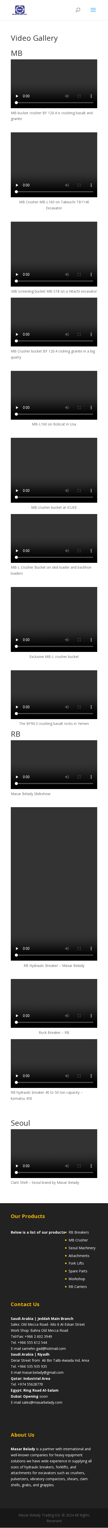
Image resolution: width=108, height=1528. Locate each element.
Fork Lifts (76, 1263)
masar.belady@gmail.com (43, 1372)
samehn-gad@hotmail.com (44, 1348)
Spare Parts (78, 1271)
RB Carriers (78, 1286)
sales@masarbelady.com (42, 1402)
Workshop (77, 1278)
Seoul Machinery (82, 1247)
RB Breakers (79, 1232)
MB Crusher (78, 1240)
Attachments (79, 1255)
